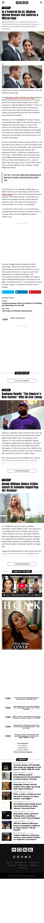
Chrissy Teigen (7, 194)
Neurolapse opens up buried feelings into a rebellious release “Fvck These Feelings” (27, 708)
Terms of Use (33, 862)
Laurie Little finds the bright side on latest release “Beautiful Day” (26, 698)
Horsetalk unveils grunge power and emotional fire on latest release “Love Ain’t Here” (27, 726)
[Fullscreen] (39, 595)
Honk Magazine (17, 318)
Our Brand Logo (20, 862)
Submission (34, 865)
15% (12, 264)
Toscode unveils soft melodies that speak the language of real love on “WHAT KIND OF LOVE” (26, 736)
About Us (9, 862)
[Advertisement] (22, 241)
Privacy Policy (23, 865)
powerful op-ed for (20, 97)
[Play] (4, 595)
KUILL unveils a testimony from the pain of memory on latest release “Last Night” (26, 717)
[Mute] (36, 595)
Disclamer (11, 865)
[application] (22, 585)
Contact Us (23, 868)
